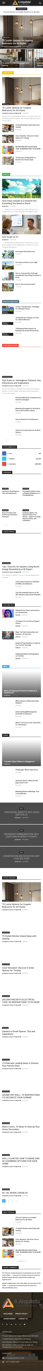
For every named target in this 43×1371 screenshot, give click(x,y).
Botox (22, 164)
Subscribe (38, 464)
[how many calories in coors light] (8, 265)
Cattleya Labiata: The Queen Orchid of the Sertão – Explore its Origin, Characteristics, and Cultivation (32, 516)
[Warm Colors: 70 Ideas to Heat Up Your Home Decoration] (21, 1114)
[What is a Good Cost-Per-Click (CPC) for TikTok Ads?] (8, 726)
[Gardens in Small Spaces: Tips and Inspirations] (11, 483)
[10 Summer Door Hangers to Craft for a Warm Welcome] (8, 321)
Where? (32, 68)
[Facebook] (2, 1324)
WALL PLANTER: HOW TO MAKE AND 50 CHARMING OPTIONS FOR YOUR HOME (21, 1161)
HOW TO (38, 167)
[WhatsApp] (20, 1324)
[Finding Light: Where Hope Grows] (8, 773)
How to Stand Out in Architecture (26, 419)
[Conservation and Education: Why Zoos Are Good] (21, 857)
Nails (32, 168)
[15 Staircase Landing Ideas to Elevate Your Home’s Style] (8, 161)
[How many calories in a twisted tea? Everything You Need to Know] (21, 188)
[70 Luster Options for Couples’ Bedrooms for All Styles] (21, 32)
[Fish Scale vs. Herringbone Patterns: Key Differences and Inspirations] (21, 364)
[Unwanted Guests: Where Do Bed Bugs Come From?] (8, 784)
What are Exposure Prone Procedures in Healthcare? (20, 692)
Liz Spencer (5, 206)
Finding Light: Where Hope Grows (26, 770)
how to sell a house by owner (25, 284)
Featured (29, 165)
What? (25, 68)
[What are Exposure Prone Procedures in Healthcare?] (21, 684)
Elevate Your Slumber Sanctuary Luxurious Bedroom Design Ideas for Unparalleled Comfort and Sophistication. (21, 1277)
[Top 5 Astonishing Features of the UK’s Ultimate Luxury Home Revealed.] (8, 596)
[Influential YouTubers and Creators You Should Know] (8, 613)
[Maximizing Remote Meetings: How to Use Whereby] (8, 795)
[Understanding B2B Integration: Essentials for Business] (8, 715)
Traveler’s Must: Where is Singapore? (19, 761)
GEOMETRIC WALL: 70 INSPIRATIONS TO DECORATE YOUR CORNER (21, 1096)
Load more (21, 1261)
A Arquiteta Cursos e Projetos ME (11, 113)
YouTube (38, 70)
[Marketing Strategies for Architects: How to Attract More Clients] (8, 411)
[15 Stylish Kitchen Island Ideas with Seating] (17, 58)
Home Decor (6, 37)
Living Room (22, 575)
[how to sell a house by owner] (8, 287)
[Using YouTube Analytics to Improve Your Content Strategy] (8, 646)
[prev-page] (3, 295)
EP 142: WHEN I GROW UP (15, 1193)
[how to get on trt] (21, 224)
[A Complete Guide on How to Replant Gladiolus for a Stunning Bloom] (32, 483)
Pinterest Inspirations (13, 68)
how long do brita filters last (25, 251)
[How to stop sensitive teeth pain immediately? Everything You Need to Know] (8, 276)
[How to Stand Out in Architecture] (8, 422)
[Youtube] (24, 1324)
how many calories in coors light (26, 262)
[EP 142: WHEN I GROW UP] (21, 1180)
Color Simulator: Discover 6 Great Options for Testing (18, 969)
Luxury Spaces (23, 168)
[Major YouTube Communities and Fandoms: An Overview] (8, 635)
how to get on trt (10, 237)
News (39, 168)
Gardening (38, 165)
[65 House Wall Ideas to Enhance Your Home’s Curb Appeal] (8, 401)
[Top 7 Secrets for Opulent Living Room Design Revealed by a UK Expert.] (21, 550)
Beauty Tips (14, 164)
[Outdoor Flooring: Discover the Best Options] (8, 433)
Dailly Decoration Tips (34, 164)
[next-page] (6, 295)
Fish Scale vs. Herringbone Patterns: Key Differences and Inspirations (21, 381)
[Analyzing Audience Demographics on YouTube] (8, 657)
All (6, 164)
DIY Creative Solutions (16, 165)
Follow (38, 459)
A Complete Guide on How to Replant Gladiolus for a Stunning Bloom (31, 493)
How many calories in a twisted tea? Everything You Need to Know (19, 202)
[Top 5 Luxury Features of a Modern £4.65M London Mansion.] (8, 585)
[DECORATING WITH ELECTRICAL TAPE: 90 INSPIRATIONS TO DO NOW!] (8, 150)
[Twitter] (15, 1324)
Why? (39, 68)
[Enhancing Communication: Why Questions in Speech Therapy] (21, 835)
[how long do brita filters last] (8, 254)
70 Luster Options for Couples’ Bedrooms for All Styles (21, 12)
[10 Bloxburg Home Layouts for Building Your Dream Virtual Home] (8, 332)
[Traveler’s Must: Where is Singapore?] (21, 753)
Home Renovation (27, 167)
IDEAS (14, 168)
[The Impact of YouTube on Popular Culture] (8, 624)
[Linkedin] (11, 1324)
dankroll (17, 615)
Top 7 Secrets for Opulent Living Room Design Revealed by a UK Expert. (20, 568)
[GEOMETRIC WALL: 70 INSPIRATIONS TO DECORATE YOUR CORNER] (21, 1082)
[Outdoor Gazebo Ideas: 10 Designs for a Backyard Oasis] (8, 310)
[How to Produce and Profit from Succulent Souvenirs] (11, 504)
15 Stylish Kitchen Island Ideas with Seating (16, 1339)
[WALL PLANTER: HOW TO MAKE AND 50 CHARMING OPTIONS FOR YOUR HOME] (21, 1146)
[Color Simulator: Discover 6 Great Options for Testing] (8, 139)
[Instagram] (7, 1324)
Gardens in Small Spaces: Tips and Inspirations (11, 492)
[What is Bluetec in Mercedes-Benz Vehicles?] (8, 704)
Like (40, 453)
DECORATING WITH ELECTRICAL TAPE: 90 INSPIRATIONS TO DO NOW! (21, 1000)
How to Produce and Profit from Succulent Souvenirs (9, 514)
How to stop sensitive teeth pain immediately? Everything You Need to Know (28, 275)
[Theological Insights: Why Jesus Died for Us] (21, 813)
